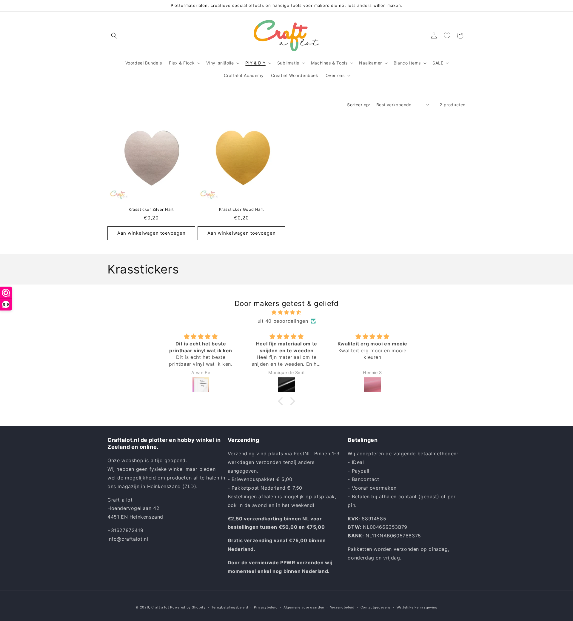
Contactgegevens (376, 607)
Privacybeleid (266, 607)
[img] (286, 312)
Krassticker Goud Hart (241, 209)
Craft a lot (160, 607)
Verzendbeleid (342, 607)
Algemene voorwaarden (304, 607)
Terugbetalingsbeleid (229, 607)
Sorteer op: (358, 104)
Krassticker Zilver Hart (151, 209)
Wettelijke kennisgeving (417, 607)
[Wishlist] (447, 35)
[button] (114, 35)
